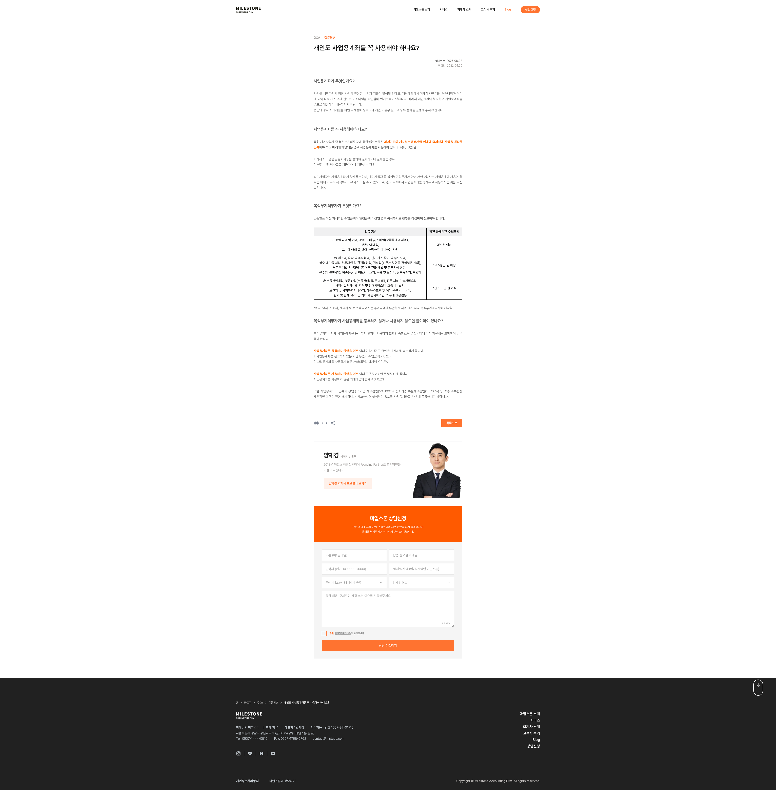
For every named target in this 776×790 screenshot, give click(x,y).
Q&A (317, 38)
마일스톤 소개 (421, 9)
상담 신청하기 (388, 645)
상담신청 (530, 9)
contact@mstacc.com (328, 739)
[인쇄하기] (316, 423)
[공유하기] (332, 423)
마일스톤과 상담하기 (282, 781)
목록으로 (452, 423)
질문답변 (330, 38)
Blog (508, 9)
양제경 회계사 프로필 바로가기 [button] (348, 483)
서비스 (444, 9)
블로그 (247, 702)
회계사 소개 (464, 9)
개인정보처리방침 (343, 633)
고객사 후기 (488, 9)
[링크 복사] (324, 423)
